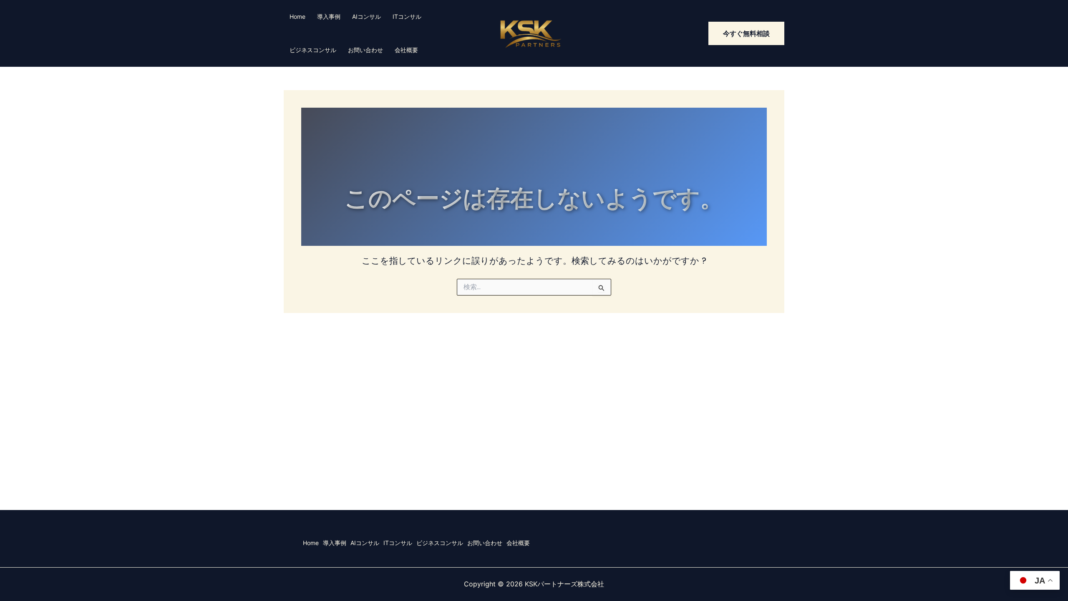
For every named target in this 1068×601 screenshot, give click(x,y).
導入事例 (328, 16)
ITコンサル (407, 16)
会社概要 (406, 49)
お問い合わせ (365, 49)
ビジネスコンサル (313, 49)
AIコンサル (366, 16)
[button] (746, 33)
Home (297, 16)
